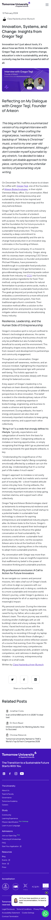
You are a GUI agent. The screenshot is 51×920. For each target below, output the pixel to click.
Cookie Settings (28, 913)
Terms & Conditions (24, 909)
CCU (29, 275)
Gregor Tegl (22, 186)
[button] (46, 5)
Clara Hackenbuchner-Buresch (28, 664)
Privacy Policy (39, 909)
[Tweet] (12, 679)
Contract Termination (10, 916)
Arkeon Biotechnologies (16, 189)
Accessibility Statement (11, 913)
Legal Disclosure (8, 909)
